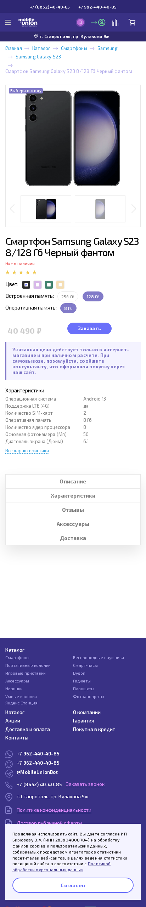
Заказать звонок (85, 784)
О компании (87, 712)
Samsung (107, 48)
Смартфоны (74, 48)
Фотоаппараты (88, 696)
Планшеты (83, 688)
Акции (12, 721)
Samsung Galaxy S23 (38, 56)
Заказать (89, 328)
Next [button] (133, 209)
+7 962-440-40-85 (97, 6)
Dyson (79, 672)
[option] (73, 138)
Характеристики (73, 495)
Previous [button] (12, 209)
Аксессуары (73, 524)
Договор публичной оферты (49, 823)
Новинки (14, 688)
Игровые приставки (25, 672)
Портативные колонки (28, 665)
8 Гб (68, 308)
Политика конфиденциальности (54, 810)
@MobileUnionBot (37, 772)
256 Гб (67, 296)
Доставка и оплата (27, 729)
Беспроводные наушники (98, 657)
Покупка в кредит (94, 729)
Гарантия (83, 721)
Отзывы (73, 509)
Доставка (73, 538)
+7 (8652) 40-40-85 (50, 6)
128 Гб (92, 296)
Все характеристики (27, 450)
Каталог (41, 48)
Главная (13, 48)
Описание (73, 481)
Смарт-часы (85, 665)
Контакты (16, 738)
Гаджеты (82, 680)
